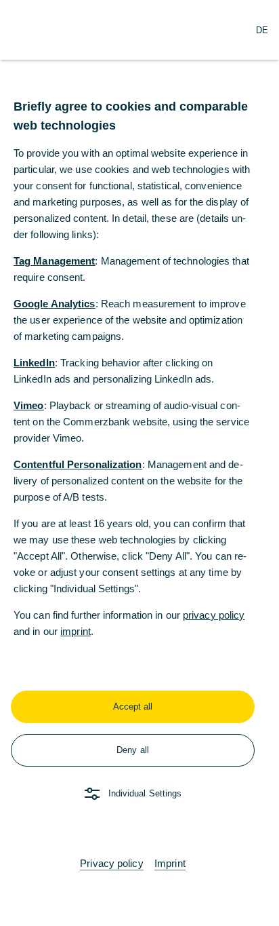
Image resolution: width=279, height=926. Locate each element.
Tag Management (54, 261)
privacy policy (213, 615)
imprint (75, 631)
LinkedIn (34, 362)
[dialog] (139, 463)
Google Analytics (54, 303)
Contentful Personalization (78, 464)
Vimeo (29, 405)
